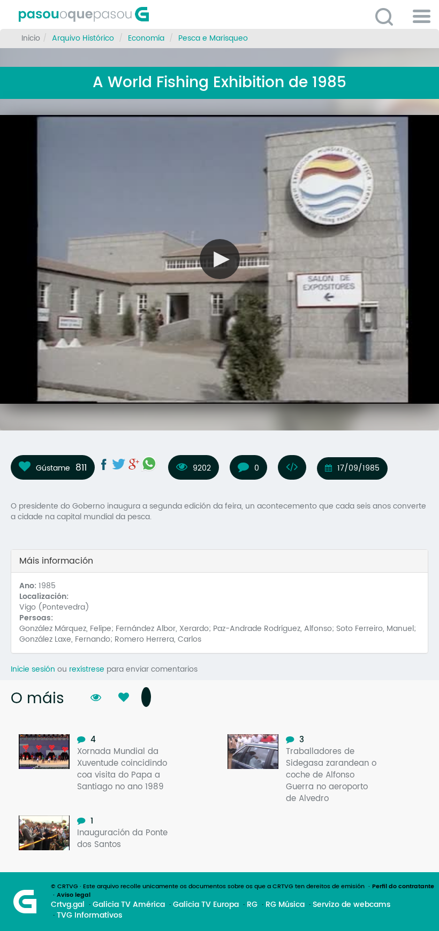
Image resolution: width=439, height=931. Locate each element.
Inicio (30, 38)
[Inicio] (131, 14)
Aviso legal (73, 895)
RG (252, 904)
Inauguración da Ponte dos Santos (122, 838)
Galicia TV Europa (206, 904)
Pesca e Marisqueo (213, 38)
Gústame (53, 468)
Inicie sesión (33, 669)
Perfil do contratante (403, 886)
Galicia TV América (129, 904)
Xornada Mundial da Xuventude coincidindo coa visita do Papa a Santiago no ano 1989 (122, 769)
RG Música (285, 904)
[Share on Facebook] (103, 464)
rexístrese (86, 669)
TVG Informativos (89, 915)
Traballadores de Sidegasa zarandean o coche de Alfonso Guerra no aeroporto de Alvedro (331, 775)
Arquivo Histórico (83, 38)
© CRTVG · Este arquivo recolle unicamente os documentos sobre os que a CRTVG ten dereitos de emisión (208, 886)
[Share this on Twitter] (118, 464)
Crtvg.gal (68, 904)
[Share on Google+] (133, 464)
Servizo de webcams (351, 904)
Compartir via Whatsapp (148, 463)
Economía (146, 38)
